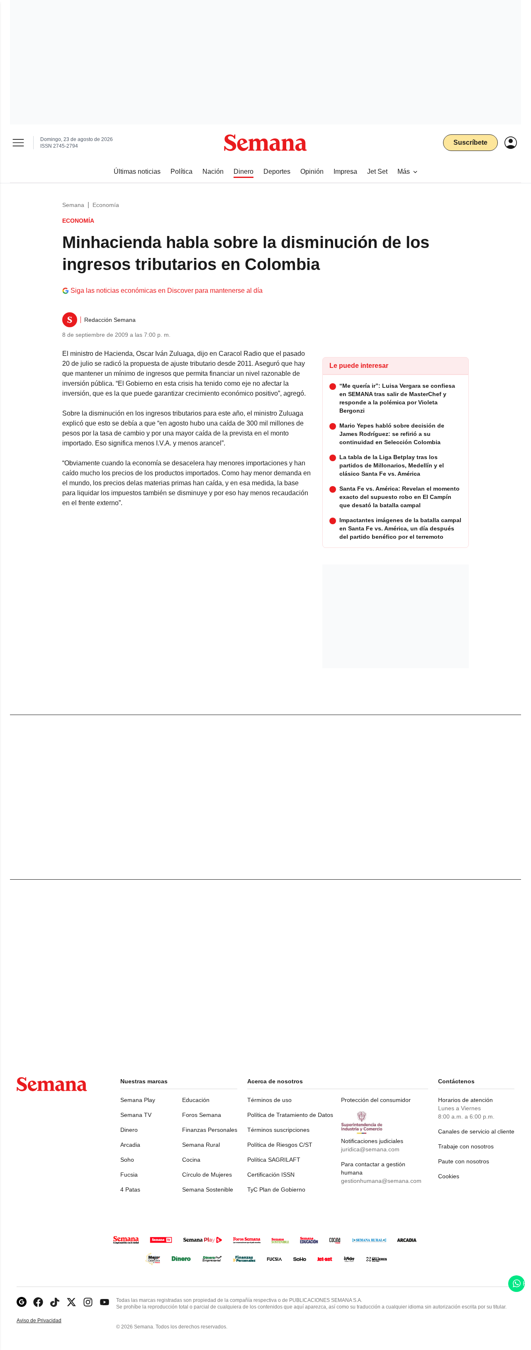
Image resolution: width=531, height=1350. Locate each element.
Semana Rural (201, 1144)
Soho (127, 1159)
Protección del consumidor (376, 1100)
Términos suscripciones (278, 1129)
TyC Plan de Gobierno (276, 1189)
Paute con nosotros (463, 1161)
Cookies (448, 1176)
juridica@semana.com (370, 1149)
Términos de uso (269, 1100)
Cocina (191, 1159)
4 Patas (130, 1189)
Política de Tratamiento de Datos (290, 1115)
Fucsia (129, 1174)
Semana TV (135, 1115)
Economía (106, 205)
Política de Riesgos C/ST (279, 1144)
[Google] (22, 1302)
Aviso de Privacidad (48, 1321)
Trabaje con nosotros (466, 1146)
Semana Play (137, 1100)
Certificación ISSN (271, 1174)
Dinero (129, 1129)
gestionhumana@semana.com (381, 1180)
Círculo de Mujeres (207, 1174)
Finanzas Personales (209, 1129)
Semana (73, 205)
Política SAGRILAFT (273, 1159)
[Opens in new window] (38, 1302)
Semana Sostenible (207, 1189)
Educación (195, 1100)
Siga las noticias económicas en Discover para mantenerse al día (167, 290)
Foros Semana (201, 1115)
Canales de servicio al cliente (476, 1131)
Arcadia (130, 1144)
